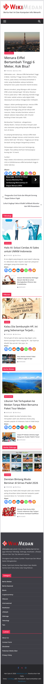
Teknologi (8, 243)
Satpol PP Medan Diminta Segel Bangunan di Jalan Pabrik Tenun (28, 436)
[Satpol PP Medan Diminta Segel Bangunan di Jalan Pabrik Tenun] (9, 437)
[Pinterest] (22, 173)
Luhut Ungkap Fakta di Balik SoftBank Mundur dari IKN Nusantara (21, 204)
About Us (5, 638)
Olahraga (7, 474)
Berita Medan (8, 396)
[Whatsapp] (26, 173)
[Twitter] (10, 173)
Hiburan (7, 322)
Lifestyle (5, 612)
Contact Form (7, 642)
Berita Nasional (7, 586)
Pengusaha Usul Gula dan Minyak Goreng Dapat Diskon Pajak (21, 196)
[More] (34, 173)
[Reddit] (14, 173)
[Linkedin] (18, 173)
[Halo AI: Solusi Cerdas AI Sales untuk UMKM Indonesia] (22, 229)
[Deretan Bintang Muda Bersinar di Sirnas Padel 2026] (22, 461)
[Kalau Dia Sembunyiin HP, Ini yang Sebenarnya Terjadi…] (22, 308)
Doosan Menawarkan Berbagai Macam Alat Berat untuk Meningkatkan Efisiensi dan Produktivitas (27, 281)
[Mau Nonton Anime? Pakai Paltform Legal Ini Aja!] (9, 359)
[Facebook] (6, 173)
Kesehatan (6, 608)
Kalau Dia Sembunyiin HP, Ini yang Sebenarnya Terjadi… (21, 328)
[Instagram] (30, 173)
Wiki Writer (18, 255)
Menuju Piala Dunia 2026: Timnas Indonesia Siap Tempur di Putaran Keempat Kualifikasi (28, 511)
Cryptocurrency (7, 595)
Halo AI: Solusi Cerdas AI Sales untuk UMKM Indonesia (21, 249)
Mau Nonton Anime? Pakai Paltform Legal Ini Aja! (26, 358)
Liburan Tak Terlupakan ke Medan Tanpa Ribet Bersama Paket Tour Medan (21, 404)
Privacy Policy (7, 655)
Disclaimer (6, 646)
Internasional (9, 53)
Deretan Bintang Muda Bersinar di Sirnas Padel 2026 (21, 481)
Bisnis (4, 590)
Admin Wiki (18, 71)
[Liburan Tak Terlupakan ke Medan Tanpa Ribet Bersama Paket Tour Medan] (22, 383)
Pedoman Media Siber (10, 651)
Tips (3, 625)
